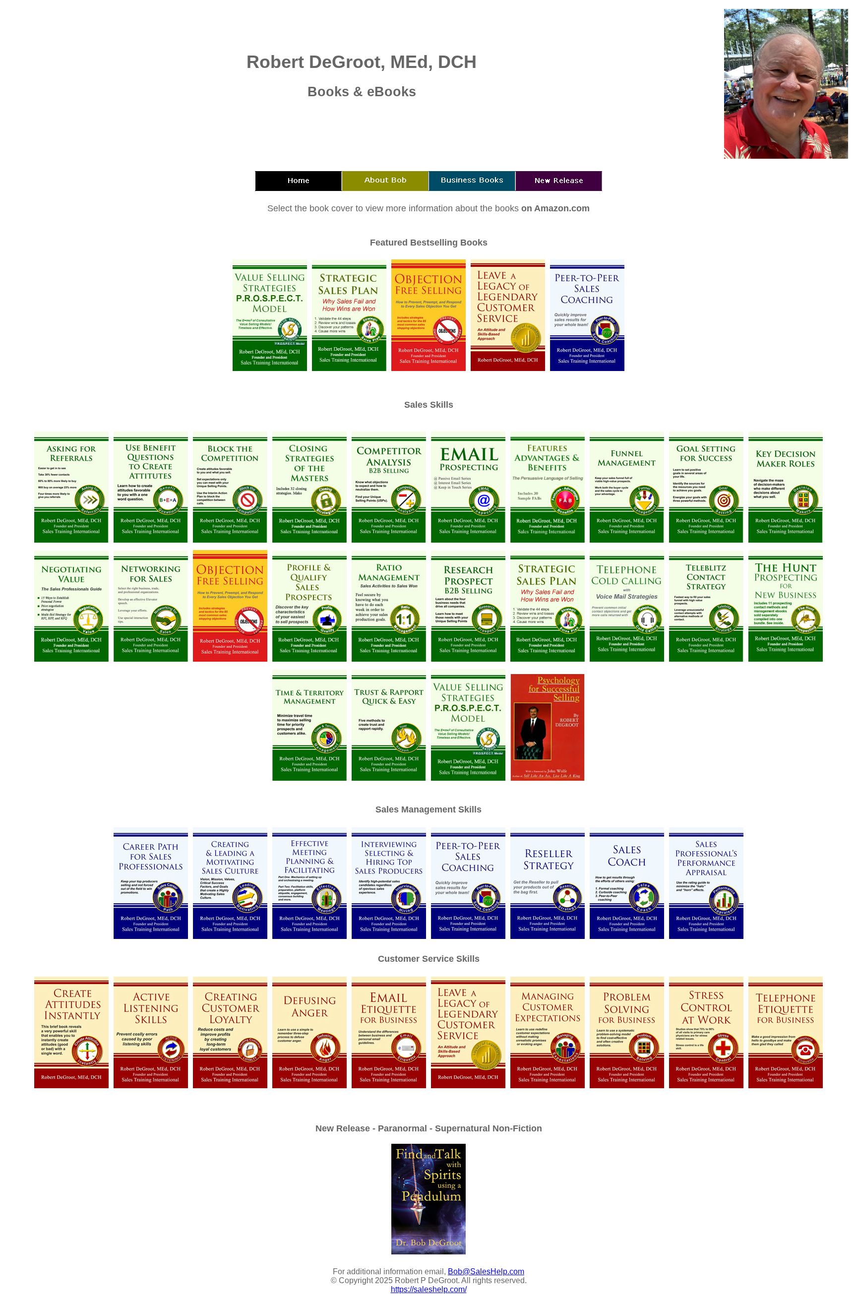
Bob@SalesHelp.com (486, 1271)
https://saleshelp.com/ (429, 1289)
